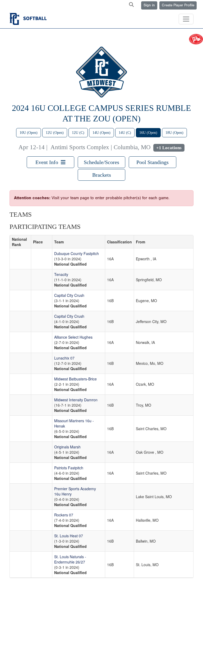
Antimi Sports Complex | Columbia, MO (100, 147)
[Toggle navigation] (186, 19)
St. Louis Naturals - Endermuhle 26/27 (70, 559)
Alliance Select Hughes (73, 337)
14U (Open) (101, 133)
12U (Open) (55, 133)
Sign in (149, 5)
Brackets (101, 175)
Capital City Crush (69, 295)
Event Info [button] (48, 162)
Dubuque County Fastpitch (76, 253)
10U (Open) (29, 133)
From (140, 241)
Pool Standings (152, 162)
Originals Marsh (67, 446)
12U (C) (78, 133)
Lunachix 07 (64, 358)
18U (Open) (174, 133)
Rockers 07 (63, 514)
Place (38, 241)
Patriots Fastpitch (68, 467)
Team (59, 241)
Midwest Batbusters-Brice (75, 378)
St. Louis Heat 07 (68, 535)
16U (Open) (148, 133)
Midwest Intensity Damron (76, 399)
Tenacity (61, 274)
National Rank (19, 242)
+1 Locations (169, 147)
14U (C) (125, 133)
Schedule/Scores (101, 162)
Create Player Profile (178, 5)
